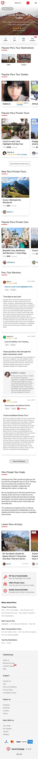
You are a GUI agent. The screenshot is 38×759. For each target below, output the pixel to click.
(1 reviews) (22, 372)
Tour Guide (7, 726)
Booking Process (9, 663)
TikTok (5, 714)
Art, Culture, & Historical (18, 624)
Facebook (6, 708)
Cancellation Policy (9, 693)
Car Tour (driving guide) (9, 635)
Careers (5, 731)
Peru (3, 610)
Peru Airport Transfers (27, 613)
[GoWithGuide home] (3, 3)
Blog (4, 669)
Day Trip (32, 624)
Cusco (9, 643)
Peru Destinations (7, 616)
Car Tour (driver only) (9, 632)
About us (6, 660)
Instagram (6, 705)
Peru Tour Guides (13, 610)
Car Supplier (7, 729)
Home (5, 8)
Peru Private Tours (26, 610)
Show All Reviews (19, 461)
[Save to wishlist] (27, 82)
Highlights (4, 624)
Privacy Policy (8, 690)
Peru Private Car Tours (9, 613)
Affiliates (6, 734)
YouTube (6, 711)
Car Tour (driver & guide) (27, 632)
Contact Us (7, 681)
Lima (3, 643)
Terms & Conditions (10, 687)
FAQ (4, 684)
